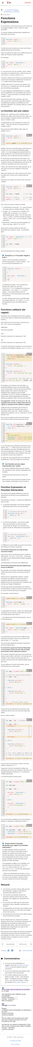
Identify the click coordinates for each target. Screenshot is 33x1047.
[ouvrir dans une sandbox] (30, 135)
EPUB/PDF (28, 2)
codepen (23, 982)
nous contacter (15, 1044)
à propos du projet (15, 1040)
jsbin (18, 982)
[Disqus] (16, 1008)
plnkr (14, 982)
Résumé (5, 884)
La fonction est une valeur (15, 111)
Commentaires (12, 958)
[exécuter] (27, 135)
